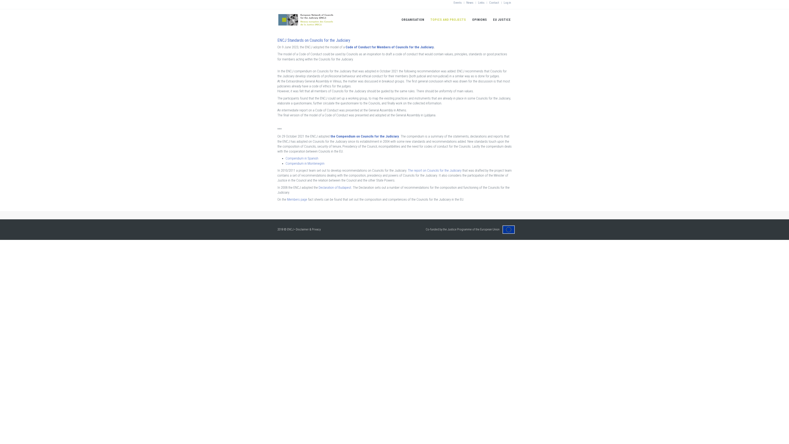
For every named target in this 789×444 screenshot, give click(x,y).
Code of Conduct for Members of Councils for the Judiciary (389, 47)
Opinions (479, 20)
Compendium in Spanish (302, 158)
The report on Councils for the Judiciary (435, 170)
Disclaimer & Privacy (308, 229)
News (469, 3)
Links (481, 3)
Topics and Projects (448, 20)
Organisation (412, 20)
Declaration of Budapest (335, 187)
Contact (494, 3)
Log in (507, 3)
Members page (297, 199)
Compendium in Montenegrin (305, 163)
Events (458, 3)
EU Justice (502, 20)
